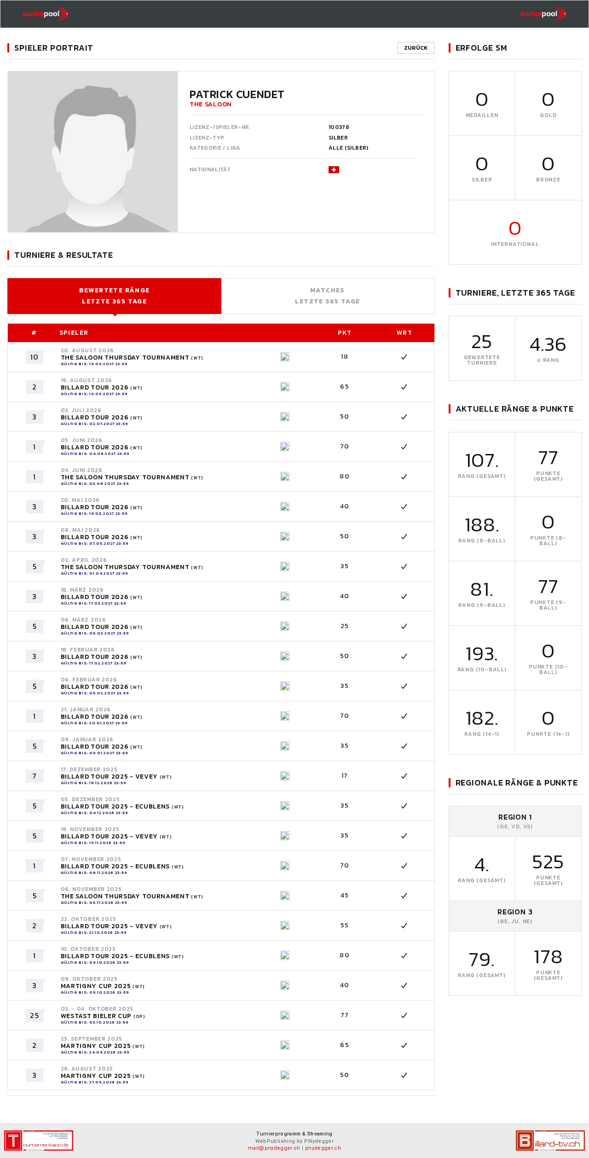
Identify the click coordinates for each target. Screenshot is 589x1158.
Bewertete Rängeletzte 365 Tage (114, 295)
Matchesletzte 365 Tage (327, 295)
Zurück (416, 48)
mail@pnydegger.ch (274, 1148)
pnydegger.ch (323, 1148)
